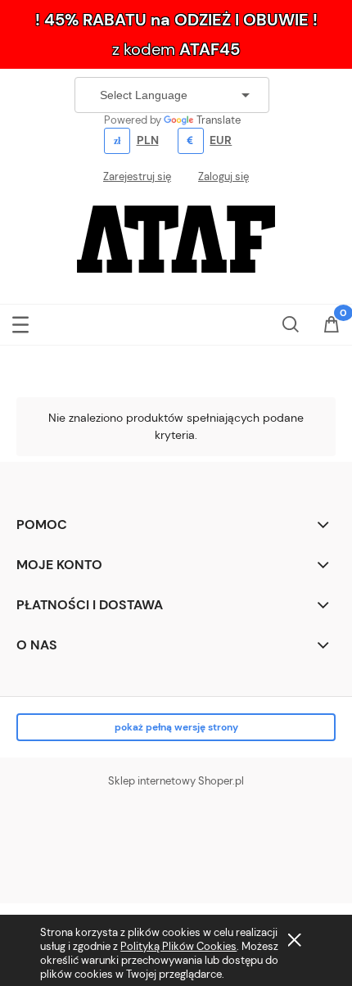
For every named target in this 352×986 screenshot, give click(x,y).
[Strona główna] (176, 237)
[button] (20, 321)
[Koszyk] (331, 326)
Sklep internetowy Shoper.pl (176, 781)
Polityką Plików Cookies (178, 946)
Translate (218, 120)
